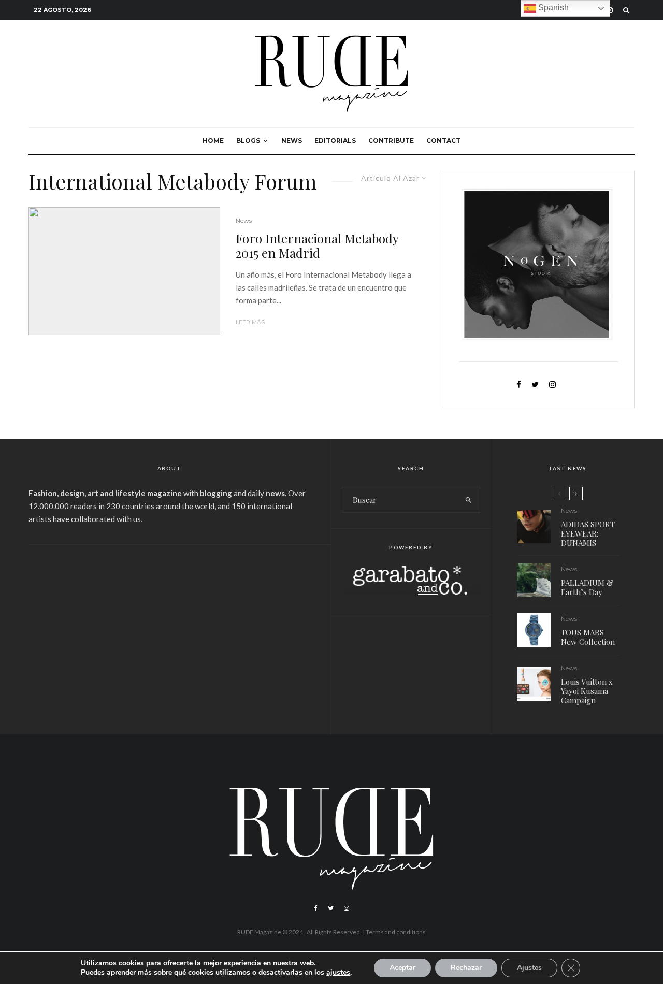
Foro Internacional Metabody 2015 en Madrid (317, 246)
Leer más (250, 322)
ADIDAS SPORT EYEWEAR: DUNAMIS (588, 533)
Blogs (248, 140)
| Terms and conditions (394, 932)
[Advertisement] (169, 632)
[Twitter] (331, 908)
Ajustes (529, 968)
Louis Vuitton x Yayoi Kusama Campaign (587, 691)
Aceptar (402, 968)
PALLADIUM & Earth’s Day (587, 587)
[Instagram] (346, 908)
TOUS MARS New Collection (588, 637)
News (291, 140)
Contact (443, 140)
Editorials (335, 140)
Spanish (552, 7)
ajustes (338, 972)
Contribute (391, 140)
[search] (468, 499)
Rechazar (466, 968)
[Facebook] (316, 908)
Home (213, 140)
